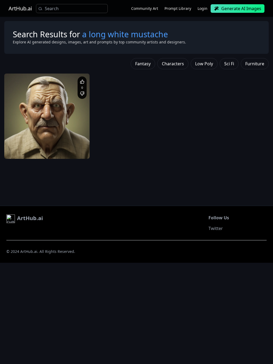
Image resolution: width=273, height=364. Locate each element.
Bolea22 (24, 137)
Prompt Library (177, 8)
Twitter (215, 228)
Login (202, 8)
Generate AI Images (241, 8)
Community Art (144, 8)
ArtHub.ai (20, 8)
